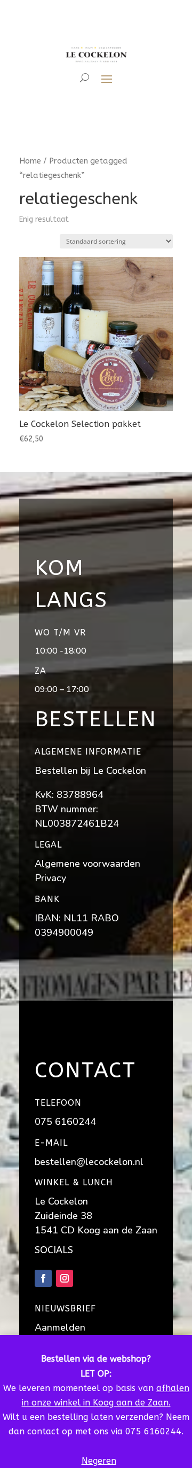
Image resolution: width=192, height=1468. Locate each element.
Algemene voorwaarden (87, 863)
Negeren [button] (99, 1461)
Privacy (50, 878)
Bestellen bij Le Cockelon (90, 770)
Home (30, 161)
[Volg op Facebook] (43, 1278)
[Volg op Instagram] (64, 1278)
